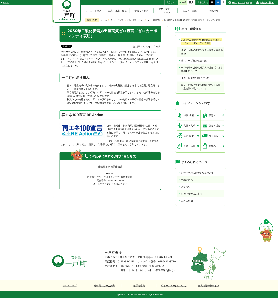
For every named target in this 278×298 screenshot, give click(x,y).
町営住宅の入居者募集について (197, 172)
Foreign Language (242, 2)
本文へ (6, 2)
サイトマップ (69, 285)
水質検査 (185, 186)
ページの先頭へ (266, 230)
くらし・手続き (117, 20)
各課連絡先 (187, 179)
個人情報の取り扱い (208, 285)
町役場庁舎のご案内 (191, 193)
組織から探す (267, 2)
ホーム (104, 20)
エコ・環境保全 (154, 20)
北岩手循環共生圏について (195, 78)
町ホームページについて (173, 285)
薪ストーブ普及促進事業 (194, 60)
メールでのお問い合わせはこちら (110, 183)
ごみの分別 (187, 200)
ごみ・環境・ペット (135, 20)
